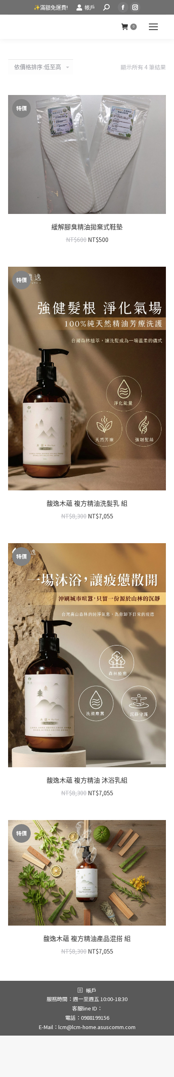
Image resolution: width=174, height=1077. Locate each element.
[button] (155, 203)
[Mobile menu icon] (153, 27)
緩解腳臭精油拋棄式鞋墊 (87, 227)
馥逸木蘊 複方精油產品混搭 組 (87, 938)
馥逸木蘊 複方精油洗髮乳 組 (87, 503)
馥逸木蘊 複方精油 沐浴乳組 (87, 780)
